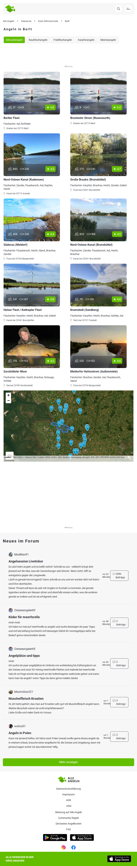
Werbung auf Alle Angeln (68, 812)
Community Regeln (68, 818)
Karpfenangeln (86, 39)
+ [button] (8, 395)
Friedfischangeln (63, 39)
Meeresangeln (108, 39)
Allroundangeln (14, 39)
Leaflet (7, 457)
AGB (68, 800)
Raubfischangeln (38, 39)
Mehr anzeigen (68, 762)
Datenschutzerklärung (68, 788)
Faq (68, 829)
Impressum (68, 794)
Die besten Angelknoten (69, 823)
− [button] (8, 400)
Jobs (68, 805)
